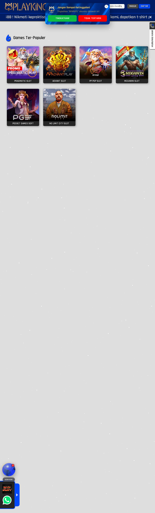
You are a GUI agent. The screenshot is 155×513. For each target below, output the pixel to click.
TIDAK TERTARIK (92, 18)
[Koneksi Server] (8, 469)
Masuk (132, 6)
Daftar (144, 6)
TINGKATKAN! (62, 18)
